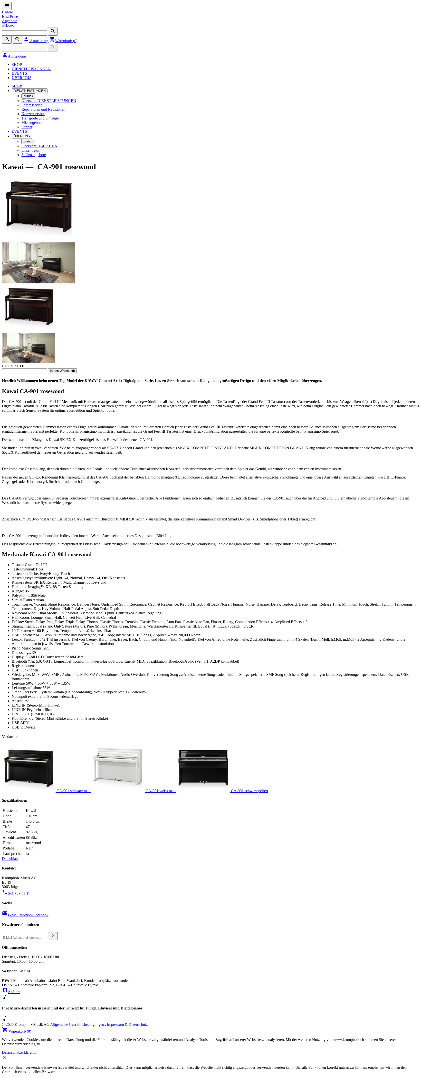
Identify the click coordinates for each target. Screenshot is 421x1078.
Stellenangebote (33, 155)
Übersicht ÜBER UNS (39, 146)
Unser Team (30, 150)
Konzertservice (33, 114)
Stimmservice (31, 105)
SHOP (17, 64)
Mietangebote (31, 122)
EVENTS (19, 73)
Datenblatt (10, 859)
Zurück (28, 96)
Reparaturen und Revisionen (43, 109)
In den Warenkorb (62, 371)
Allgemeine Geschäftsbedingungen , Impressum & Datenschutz (99, 1024)
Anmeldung (36, 41)
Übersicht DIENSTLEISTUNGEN (48, 101)
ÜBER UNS (21, 78)
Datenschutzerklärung (19, 1052)
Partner (26, 127)
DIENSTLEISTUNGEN (31, 69)
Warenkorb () (63, 41)
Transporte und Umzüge (40, 118)
